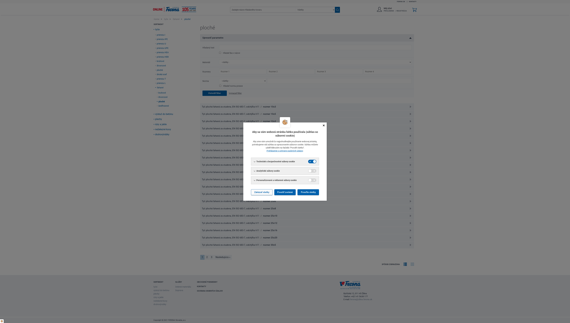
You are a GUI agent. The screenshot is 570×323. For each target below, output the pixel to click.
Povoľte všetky (308, 192)
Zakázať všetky (261, 192)
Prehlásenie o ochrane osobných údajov (285, 151)
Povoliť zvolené (285, 192)
